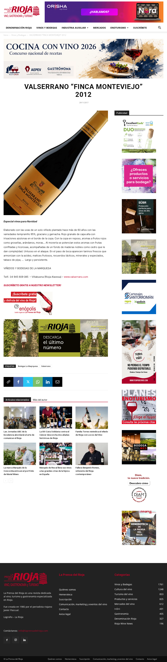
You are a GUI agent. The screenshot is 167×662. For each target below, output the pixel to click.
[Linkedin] (48, 382)
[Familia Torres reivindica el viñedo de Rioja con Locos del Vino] (92, 418)
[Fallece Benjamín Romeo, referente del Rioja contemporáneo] (92, 454)
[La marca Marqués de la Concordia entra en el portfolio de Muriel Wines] (20, 454)
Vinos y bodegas (46, 27)
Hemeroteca (65, 594)
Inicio (6, 35)
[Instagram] (15, 640)
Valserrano (46, 366)
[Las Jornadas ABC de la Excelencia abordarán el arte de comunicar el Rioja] (20, 418)
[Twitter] (28, 382)
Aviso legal (65, 614)
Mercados (99, 27)
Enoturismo (118, 27)
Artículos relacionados (17, 400)
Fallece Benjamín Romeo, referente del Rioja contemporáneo (87, 470)
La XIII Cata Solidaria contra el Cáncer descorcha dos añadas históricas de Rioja (54, 434)
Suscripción (65, 599)
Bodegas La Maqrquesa (28, 366)
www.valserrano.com (76, 276)
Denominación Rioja (19, 27)
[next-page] (11, 481)
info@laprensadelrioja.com (33, 630)
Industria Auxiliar (74, 27)
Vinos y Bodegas (18, 35)
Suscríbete (140, 27)
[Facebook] (18, 382)
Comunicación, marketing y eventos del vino (83, 604)
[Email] (57, 382)
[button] (159, 28)
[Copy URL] (8, 382)
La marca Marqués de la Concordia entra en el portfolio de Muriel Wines (19, 470)
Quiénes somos (67, 589)
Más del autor (40, 400)
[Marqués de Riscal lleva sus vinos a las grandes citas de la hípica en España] (55, 454)
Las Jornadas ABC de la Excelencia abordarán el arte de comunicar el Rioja (19, 434)
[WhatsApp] (38, 382)
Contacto (64, 609)
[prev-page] (6, 481)
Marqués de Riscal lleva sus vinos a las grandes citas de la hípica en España (55, 470)
